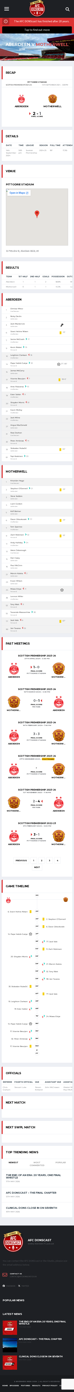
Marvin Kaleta (16, 573)
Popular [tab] (61, 1162)
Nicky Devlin (16, 316)
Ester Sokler (15, 394)
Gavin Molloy (16, 410)
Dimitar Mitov (16, 308)
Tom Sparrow (16, 527)
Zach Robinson (17, 535)
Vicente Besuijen (18, 378)
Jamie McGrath (17, 339)
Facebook (10, 1286)
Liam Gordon (16, 504)
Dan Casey (15, 558)
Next (37, 867)
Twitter (25, 1286)
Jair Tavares (15, 628)
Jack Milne (15, 417)
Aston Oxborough (18, 550)
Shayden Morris (17, 402)
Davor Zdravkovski (18, 519)
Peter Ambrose (17, 441)
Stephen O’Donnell (19, 488)
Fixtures (25, 1385)
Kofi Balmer (15, 511)
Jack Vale (14, 620)
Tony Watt (14, 604)
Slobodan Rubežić (18, 448)
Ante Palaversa (17, 386)
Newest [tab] (13, 1162)
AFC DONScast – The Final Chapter (31, 1192)
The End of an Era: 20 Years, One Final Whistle (33, 1176)
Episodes (14, 1385)
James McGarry (17, 370)
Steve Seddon (16, 496)
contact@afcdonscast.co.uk (23, 1277)
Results (36, 1385)
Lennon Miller (16, 596)
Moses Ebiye (15, 589)
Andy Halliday (16, 542)
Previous (21, 860)
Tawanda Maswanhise (20, 612)
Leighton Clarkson (18, 355)
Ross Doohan (16, 433)
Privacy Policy (49, 1385)
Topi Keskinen (16, 456)
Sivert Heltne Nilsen (19, 331)
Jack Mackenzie (17, 324)
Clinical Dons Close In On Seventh (31, 1207)
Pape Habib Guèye (18, 363)
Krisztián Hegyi (17, 480)
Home (5, 1385)
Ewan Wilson (16, 581)
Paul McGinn (16, 565)
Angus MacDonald (18, 425)
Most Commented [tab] (37, 1164)
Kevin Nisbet (16, 347)
